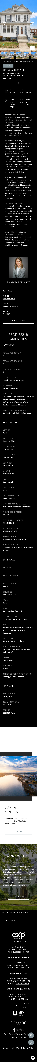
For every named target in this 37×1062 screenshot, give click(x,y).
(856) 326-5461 (22, 983)
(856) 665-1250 (22, 968)
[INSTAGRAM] (18, 1023)
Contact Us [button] (18, 897)
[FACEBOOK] (13, 1023)
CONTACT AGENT (18, 320)
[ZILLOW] (24, 1023)
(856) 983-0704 (22, 952)
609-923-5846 (9, 299)
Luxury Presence (18, 1037)
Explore (18, 831)
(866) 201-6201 (22, 999)
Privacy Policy (28, 1048)
